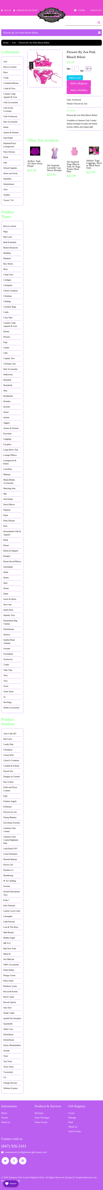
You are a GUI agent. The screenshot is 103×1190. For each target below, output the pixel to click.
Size (82, 71)
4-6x (14, 43)
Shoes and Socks (10, 173)
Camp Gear (8, 274)
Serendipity (8, 567)
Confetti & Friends (11, 766)
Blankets (7, 258)
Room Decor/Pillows (12, 561)
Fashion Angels (9, 801)
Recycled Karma (10, 991)
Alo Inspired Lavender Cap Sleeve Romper (54, 168)
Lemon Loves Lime (11, 911)
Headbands (8, 396)
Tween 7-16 (8, 200)
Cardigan (7, 280)
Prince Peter (8, 981)
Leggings (7, 439)
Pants (5, 515)
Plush (5, 157)
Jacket (6, 412)
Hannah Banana (10, 859)
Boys (5, 72)
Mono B (6, 954)
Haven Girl (8, 865)
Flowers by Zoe (80, 104)
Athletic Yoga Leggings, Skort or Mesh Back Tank (94, 164)
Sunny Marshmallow (12, 1045)
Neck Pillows (9, 504)
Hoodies (6, 401)
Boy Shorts (8, 264)
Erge (5, 342)
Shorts (6, 577)
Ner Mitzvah (8, 959)
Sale (5, 162)
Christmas (7, 296)
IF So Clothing (9, 881)
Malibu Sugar (9, 938)
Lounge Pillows (10, 455)
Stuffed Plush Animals (9, 641)
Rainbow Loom (10, 986)
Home (5, 43)
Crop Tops (7, 317)
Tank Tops (7, 670)
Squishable (8, 1024)
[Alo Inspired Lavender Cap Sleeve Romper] (54, 153)
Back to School (9, 67)
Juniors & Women (11, 132)
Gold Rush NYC (10, 848)
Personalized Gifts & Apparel (12, 533)
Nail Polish (8, 138)
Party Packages (42, 1117)
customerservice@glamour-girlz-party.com (26, 1152)
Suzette (6, 1050)
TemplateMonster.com (86, 1177)
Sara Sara (7, 1007)
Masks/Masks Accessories (9, 481)
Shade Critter (8, 1013)
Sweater (6, 648)
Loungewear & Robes (9, 462)
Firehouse (7, 807)
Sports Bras (8, 610)
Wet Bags (7, 702)
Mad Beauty (8, 932)
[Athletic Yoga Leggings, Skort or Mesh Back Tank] (94, 151)
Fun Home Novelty (11, 823)
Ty (4, 697)
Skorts (6, 588)
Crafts (5, 312)
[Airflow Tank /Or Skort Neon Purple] (35, 151)
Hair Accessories (10, 122)
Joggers (6, 423)
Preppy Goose (9, 975)
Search (4, 1117)
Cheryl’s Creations (11, 760)
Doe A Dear (8, 782)
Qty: (69, 69)
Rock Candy (8, 997)
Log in (7, 10)
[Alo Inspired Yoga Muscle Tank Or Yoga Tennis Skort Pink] (74, 151)
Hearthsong (8, 875)
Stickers (6, 634)
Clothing (7, 301)
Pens (5, 526)
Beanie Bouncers (10, 248)
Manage (72, 1117)
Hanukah (7, 380)
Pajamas (6, 510)
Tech (5, 189)
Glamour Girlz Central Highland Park (10, 840)
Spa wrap (7, 604)
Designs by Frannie (11, 776)
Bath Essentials (9, 242)
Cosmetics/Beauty (11, 83)
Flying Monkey (9, 817)
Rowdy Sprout (9, 1002)
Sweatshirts (8, 654)
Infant (5, 127)
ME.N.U (7, 943)
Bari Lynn (7, 237)
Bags (5, 231)
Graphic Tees (9, 358)
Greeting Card (9, 364)
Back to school (9, 226)
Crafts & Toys (9, 88)
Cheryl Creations (10, 291)
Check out (96, 10)
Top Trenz (7, 1061)
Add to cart (75, 77)
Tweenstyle (8, 1072)
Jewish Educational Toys (11, 893)
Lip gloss (7, 444)
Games (6, 347)
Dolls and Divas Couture (10, 789)
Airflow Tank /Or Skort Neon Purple (34, 163)
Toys (5, 681)
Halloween (8, 374)
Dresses (6, 337)
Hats (5, 390)
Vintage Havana (10, 1083)
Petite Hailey (8, 970)
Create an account (27, 10)
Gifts (5, 353)
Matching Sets (9, 488)
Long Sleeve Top (10, 450)
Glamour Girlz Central (9, 830)
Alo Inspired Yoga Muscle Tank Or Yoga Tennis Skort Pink (73, 166)
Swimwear (76, 100)
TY (4, 1077)
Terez (5, 1056)
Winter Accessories (11, 708)
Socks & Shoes (9, 599)
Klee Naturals (9, 905)
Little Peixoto (9, 922)
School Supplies (10, 168)
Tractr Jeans (8, 691)
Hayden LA (8, 870)
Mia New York (9, 948)
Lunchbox (7, 469)
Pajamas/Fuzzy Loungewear (9, 145)
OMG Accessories (11, 964)
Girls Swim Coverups (8, 109)
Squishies (7, 179)
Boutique (39, 1113)
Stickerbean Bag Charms (10, 622)
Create (71, 1113)
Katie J (6, 900)
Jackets (6, 417)
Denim (6, 331)
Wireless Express (10, 1088)
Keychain (7, 433)
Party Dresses (9, 152)
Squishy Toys (9, 615)
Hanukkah (7, 385)
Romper (6, 556)
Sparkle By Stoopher (12, 1018)
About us (5, 1122)
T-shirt (6, 665)
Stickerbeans (8, 184)
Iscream (6, 407)
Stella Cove (8, 1029)
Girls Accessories (10, 102)
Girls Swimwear (10, 116)
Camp (5, 78)
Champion (7, 285)
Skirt (5, 583)
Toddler (6, 195)
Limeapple (7, 916)
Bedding (7, 253)
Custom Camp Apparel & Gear (10, 95)
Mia (5, 494)
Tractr (5, 686)
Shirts (5, 572)
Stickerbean (8, 1034)
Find (70, 1122)
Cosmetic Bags (9, 307)
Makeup (6, 474)
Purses (6, 545)
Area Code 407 (9, 733)
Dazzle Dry (8, 771)
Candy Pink (8, 744)
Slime (5, 594)
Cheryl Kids (8, 755)
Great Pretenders (10, 854)
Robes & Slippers (10, 551)
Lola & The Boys (10, 927)
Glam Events (41, 1122)
